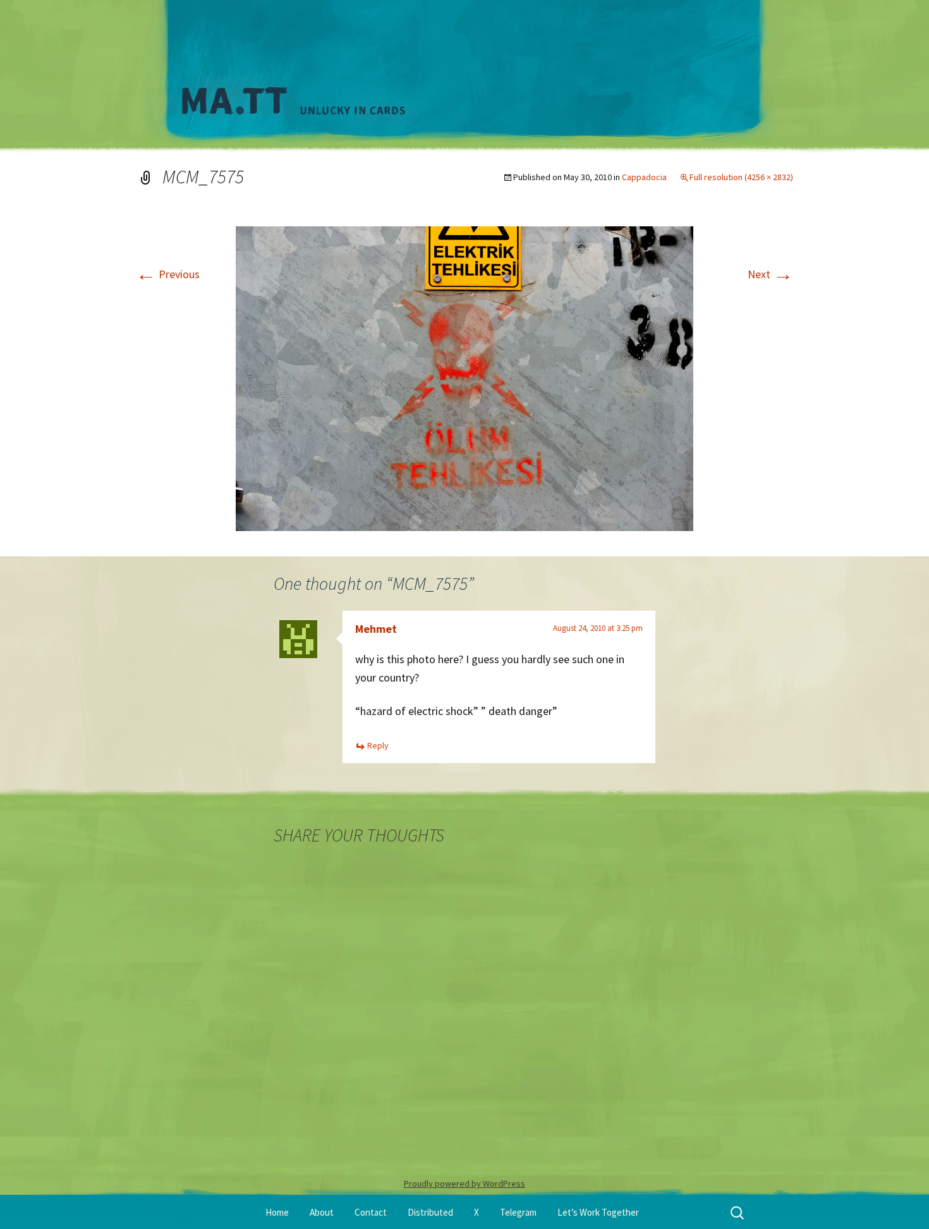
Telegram (518, 1212)
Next (770, 274)
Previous (168, 274)
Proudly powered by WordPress (464, 1183)
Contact (371, 1212)
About (322, 1212)
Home (277, 1212)
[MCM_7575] (464, 377)
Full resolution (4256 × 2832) (741, 177)
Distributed (430, 1212)
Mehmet (376, 628)
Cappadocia (644, 177)
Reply (378, 745)
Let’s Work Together (598, 1212)
